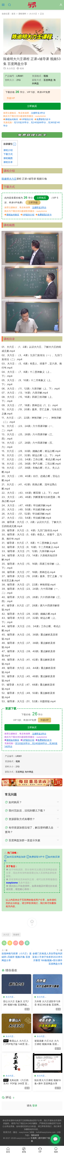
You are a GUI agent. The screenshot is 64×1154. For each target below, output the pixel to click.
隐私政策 (35, 1135)
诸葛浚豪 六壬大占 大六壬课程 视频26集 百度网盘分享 (46, 1042)
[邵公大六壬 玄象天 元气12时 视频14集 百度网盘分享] (16, 984)
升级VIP (11, 98)
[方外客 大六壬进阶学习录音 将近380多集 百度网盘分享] (47, 984)
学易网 (34, 1138)
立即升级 (33, 202)
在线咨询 (55, 1139)
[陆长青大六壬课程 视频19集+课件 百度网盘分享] (47, 1063)
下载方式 (8, 154)
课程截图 (8, 158)
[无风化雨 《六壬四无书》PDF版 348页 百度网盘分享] (16, 1063)
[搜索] (9, 4)
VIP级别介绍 (27, 119)
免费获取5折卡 (43, 119)
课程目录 (8, 162)
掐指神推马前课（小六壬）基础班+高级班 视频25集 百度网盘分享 (17, 957)
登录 (34, 1105)
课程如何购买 (11, 119)
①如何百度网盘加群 (15, 856)
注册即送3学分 (38, 113)
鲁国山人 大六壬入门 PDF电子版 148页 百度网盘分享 (15, 1042)
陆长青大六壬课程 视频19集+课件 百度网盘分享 (47, 1082)
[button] (14, 144)
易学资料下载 (44, 1138)
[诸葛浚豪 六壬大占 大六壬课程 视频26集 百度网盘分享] (47, 1023)
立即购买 (32, 106)
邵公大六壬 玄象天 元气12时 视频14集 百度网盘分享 (16, 1003)
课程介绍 (8, 150)
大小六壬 (11, 68)
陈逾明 (5, 178)
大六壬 (12, 178)
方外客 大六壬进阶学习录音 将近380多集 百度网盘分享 (47, 1003)
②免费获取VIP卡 (35, 856)
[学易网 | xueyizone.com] (32, 5)
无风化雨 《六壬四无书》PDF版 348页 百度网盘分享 (16, 1082)
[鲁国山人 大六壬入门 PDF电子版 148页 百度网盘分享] (16, 1023)
